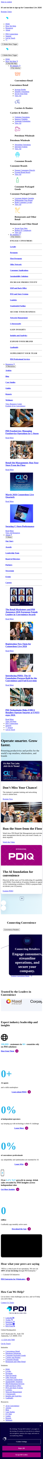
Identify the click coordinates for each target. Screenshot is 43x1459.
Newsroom (10, 571)
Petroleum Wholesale (13, 1353)
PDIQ (8, 24)
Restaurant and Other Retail (16, 1362)
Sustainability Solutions (19, 276)
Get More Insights (8, 1189)
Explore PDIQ (8, 891)
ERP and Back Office (18, 288)
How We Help (11, 26)
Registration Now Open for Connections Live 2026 (18, 645)
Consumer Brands (12, 1360)
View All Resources (13, 533)
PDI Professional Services (20, 359)
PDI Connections (12, 34)
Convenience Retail (13, 1351)
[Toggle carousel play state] (22, 898)
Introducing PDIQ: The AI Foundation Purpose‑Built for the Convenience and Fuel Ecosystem (21, 678)
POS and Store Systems (19, 294)
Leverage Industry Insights (24, 198)
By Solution (14, 234)
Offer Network (16, 264)
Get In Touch (10, 38)
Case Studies (10, 382)
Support (8, 36)
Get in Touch (10, 730)
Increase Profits (20, 90)
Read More (10, 438)
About (8, 30)
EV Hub (9, 1414)
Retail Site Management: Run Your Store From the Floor (22, 464)
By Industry (14, 66)
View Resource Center (14, 404)
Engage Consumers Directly (25, 170)
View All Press (11, 721)
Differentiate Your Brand (24, 200)
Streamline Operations (23, 145)
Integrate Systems (21, 147)
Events (8, 577)
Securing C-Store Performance (20, 526)
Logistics (13, 300)
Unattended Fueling (18, 306)
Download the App (19, 1229)
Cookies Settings (21, 1441)
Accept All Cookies (21, 1455)
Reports (9, 394)
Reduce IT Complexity (23, 230)
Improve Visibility (21, 119)
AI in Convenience (12, 1406)
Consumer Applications (19, 270)
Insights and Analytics (18, 335)
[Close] (40, 1425)
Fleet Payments (16, 259)
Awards (9, 547)
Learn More (19, 1128)
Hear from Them (7, 1051)
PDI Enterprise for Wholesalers (13, 1279)
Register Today (6, 12)
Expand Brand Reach (22, 172)
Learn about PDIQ (19, 1092)
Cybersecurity (15, 324)
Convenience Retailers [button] (11, 930)
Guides (8, 388)
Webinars (9, 400)
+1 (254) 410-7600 (8, 1340)
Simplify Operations (22, 92)
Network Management (19, 318)
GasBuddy (14, 347)
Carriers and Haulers (13, 1357)
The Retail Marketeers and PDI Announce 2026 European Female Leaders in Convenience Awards (22, 612)
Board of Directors (13, 559)
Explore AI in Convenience (15, 406)
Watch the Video (9, 842)
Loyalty (13, 247)
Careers (9, 583)
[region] (21, 1440)
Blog (7, 376)
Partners (9, 565)
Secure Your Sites (21, 228)
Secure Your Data (21, 94)
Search (10, 728)
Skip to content (6, 2)
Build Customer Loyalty (23, 202)
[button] (21, 12)
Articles (8, 370)
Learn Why (19, 1164)
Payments (14, 253)
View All (18, 96)
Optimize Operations (22, 117)
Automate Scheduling (22, 121)
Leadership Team (12, 553)
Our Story (9, 541)
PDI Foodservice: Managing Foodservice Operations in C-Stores (22, 432)
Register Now (8, 799)
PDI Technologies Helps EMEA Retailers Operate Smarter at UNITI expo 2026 (22, 712)
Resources (9, 28)
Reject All (21, 1448)
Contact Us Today (7, 1303)
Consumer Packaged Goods (16, 1355)
